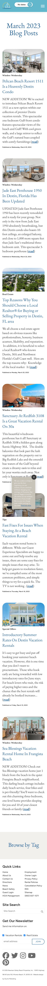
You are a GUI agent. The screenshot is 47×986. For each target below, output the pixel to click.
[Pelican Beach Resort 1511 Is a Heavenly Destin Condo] (23, 61)
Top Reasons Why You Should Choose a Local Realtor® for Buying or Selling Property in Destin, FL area (22, 310)
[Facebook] (7, 955)
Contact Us (8, 879)
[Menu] (43, 6)
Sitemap (28, 892)
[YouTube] (32, 955)
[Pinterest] (6, 962)
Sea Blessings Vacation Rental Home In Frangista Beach (22, 754)
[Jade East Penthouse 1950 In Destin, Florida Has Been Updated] (23, 170)
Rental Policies (31, 882)
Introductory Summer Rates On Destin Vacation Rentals (22, 640)
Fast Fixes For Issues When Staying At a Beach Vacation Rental (22, 530)
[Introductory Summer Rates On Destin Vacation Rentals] (23, 614)
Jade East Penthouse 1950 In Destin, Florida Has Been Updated (22, 196)
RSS (26, 889)
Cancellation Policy (33, 885)
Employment (30, 872)
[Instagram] (23, 955)
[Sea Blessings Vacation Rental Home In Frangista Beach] (23, 728)
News (5, 885)
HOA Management (11, 896)
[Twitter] (15, 955)
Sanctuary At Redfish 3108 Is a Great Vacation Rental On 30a (23, 421)
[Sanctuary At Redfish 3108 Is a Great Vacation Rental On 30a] (23, 395)
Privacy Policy (31, 879)
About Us (7, 875)
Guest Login (8, 892)
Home (5, 872)
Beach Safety (9, 889)
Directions (7, 882)
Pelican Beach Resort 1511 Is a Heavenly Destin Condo (22, 86)
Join (38, 941)
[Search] (42, 911)
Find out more (26, 505)
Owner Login (30, 875)
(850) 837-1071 (32, 896)
